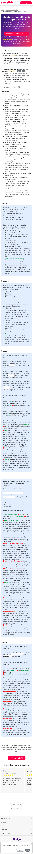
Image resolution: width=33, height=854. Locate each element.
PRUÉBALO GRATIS (17, 758)
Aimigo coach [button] (4, 826)
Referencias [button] (4, 829)
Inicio (2, 10)
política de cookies (17, 847)
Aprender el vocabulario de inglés (12, 11)
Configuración (20, 850)
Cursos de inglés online (12, 10)
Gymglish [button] (3, 822)
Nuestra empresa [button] (5, 818)
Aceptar (27, 850)
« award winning (16, 804)
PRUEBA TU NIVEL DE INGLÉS (16, 33)
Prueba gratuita (26, 3)
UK (22, 55)
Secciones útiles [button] (5, 833)
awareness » (16, 808)
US (26, 55)
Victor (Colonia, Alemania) (9, 773)
